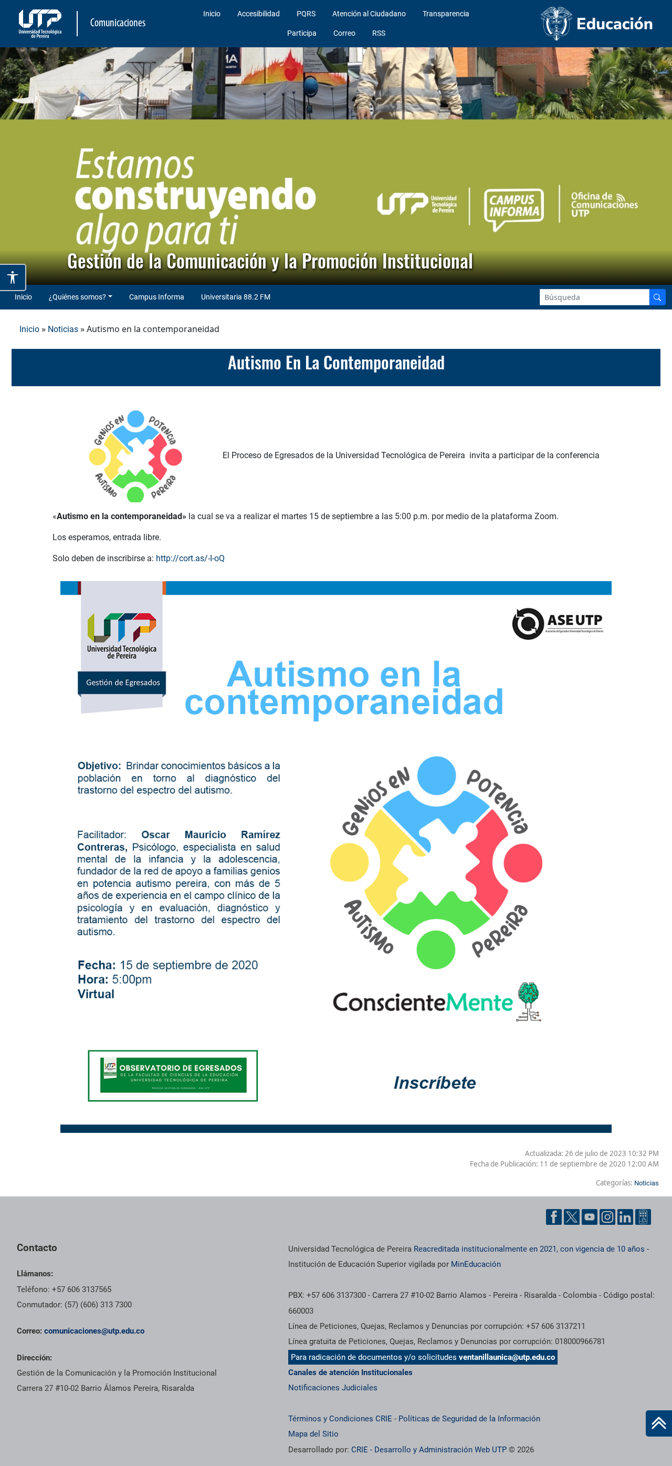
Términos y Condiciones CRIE (340, 1418)
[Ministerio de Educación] (583, 23)
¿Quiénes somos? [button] (77, 297)
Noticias (63, 329)
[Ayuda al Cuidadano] (643, 1217)
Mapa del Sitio (313, 1434)
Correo (344, 33)
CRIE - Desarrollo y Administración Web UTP (429, 1449)
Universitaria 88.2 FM (235, 297)
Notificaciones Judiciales (332, 1387)
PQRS (306, 13)
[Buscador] (657, 297)
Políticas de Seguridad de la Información (469, 1418)
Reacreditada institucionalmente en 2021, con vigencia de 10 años (529, 1249)
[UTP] (41, 23)
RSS (378, 33)
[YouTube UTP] (589, 1217)
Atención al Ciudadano (369, 13)
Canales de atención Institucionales (350, 1372)
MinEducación (476, 1264)
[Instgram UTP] (607, 1217)
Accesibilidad (258, 13)
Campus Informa (156, 297)
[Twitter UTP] (572, 1217)
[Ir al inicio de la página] (659, 1423)
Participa (302, 33)
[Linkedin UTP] (625, 1217)
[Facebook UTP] (554, 1217)
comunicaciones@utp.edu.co (94, 1331)
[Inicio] (659, 1423)
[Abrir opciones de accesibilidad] (13, 277)
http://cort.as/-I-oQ (190, 558)
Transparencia (446, 13)
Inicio (211, 13)
